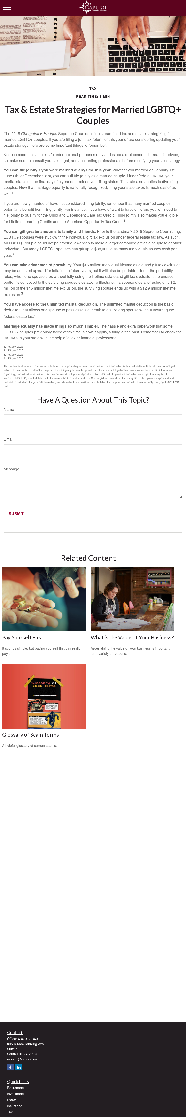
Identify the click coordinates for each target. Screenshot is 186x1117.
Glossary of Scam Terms (30, 734)
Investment (15, 1093)
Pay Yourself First (22, 637)
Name (9, 409)
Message (11, 469)
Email (9, 439)
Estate (12, 1099)
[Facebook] (10, 1067)
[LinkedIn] (19, 1067)
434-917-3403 (29, 1038)
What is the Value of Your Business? (132, 637)
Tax (10, 1111)
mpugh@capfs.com (22, 1059)
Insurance (14, 1105)
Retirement (15, 1087)
